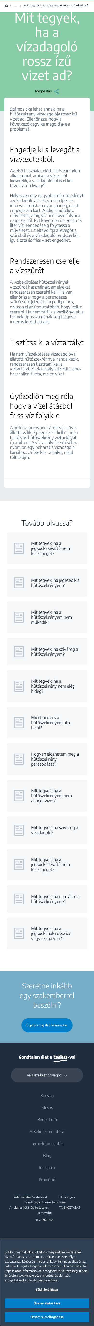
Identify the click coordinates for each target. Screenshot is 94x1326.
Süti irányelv (66, 1197)
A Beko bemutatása (47, 1131)
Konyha (47, 1095)
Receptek (47, 1167)
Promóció (47, 1179)
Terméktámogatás (47, 1143)
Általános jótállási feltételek (28, 1207)
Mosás (47, 1107)
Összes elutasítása (47, 1303)
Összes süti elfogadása (47, 1317)
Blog (47, 1155)
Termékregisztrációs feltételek (44, 1202)
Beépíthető (47, 1119)
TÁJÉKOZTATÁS (69, 1207)
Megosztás (43, 91)
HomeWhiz (45, 1213)
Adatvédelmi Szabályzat (30, 1197)
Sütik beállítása (47, 1289)
